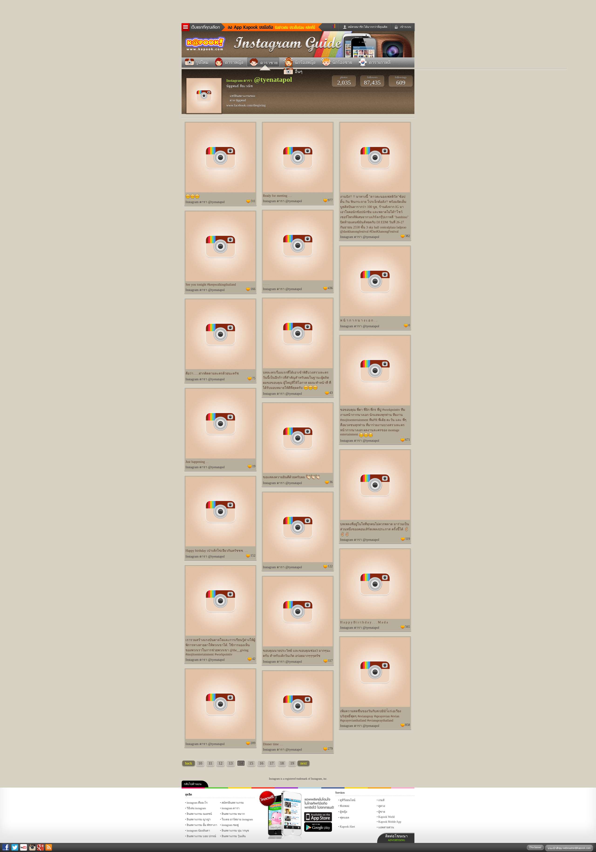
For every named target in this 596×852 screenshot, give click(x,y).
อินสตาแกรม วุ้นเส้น (234, 836)
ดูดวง (381, 806)
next (303, 763)
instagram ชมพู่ (230, 825)
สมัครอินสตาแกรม (233, 802)
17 (272, 763)
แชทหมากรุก (379, 788)
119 (407, 539)
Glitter (402, 788)
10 (200, 763)
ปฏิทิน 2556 (239, 788)
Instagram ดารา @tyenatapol (205, 202)
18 (282, 763)
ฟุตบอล (344, 817)
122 (330, 566)
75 (253, 378)
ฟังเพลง (344, 806)
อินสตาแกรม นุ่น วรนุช (235, 830)
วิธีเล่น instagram (196, 808)
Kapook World (386, 817)
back (188, 763)
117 (330, 660)
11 (210, 763)
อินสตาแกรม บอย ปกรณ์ (201, 836)
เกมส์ (381, 800)
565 (407, 626)
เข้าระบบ (405, 27)
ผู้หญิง (343, 811)
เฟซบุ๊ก (263, 788)
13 (231, 763)
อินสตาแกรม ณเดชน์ (199, 813)
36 (331, 482)
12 (220, 763)
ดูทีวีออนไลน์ (347, 800)
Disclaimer (535, 847)
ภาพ (216, 788)
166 (253, 289)
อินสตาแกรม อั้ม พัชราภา (202, 825)
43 (331, 392)
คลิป (193, 788)
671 (407, 439)
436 (330, 288)
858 (407, 725)
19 (253, 466)
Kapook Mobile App (389, 821)
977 (330, 200)
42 (253, 659)
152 (253, 555)
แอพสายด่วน (386, 827)
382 (407, 236)
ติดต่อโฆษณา (396, 838)
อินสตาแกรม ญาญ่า (199, 819)
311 (253, 201)
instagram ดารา (309, 788)
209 (253, 743)
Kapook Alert (347, 826)
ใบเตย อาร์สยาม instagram (237, 819)
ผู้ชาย (381, 811)
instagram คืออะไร (197, 802)
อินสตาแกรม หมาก (233, 813)
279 (330, 748)
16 (261, 763)
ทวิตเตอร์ (286, 788)
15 (251, 763)
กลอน (333, 788)
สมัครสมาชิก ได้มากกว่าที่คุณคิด (367, 27)
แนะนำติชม (555, 848)
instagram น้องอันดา (198, 830)
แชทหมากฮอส (356, 788)
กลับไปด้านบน (192, 784)
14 (241, 763)
